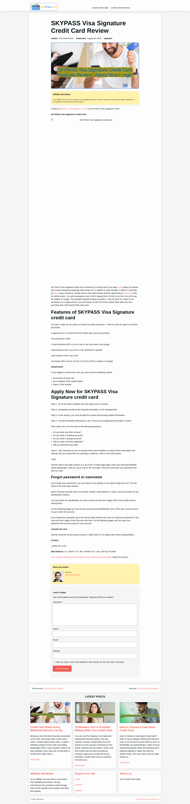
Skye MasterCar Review (53, 688)
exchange (127, 293)
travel (56, 293)
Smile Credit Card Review (148, 688)
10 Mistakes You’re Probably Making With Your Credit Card (93, 729)
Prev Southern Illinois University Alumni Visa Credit (73, 557)
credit (119, 287)
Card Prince (40, 799)
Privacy (138, 799)
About (77, 779)
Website (56, 651)
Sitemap (78, 790)
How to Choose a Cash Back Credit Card (137, 729)
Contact (78, 785)
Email (56, 640)
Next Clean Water (104, 557)
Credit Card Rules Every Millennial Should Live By (46, 729)
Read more (35, 759)
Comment (58, 602)
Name (56, 629)
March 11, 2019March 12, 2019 (74, 109)
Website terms (146, 799)
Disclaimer (156, 799)
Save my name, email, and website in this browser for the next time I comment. (90, 662)
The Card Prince (72, 575)
